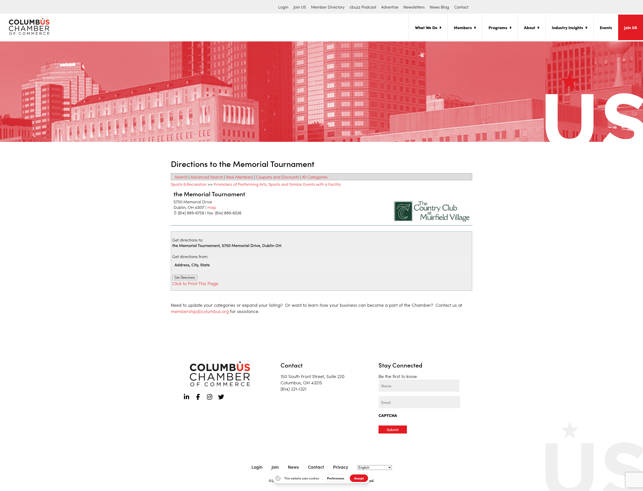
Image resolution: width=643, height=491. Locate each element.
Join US (299, 7)
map (211, 207)
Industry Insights (567, 27)
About (529, 27)
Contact (461, 7)
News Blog (439, 7)
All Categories (315, 176)
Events (606, 27)
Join (275, 467)
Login (283, 7)
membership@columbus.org (200, 311)
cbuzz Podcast (363, 7)
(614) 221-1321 (293, 389)
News (293, 467)
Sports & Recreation (188, 184)
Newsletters (414, 7)
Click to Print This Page (195, 283)
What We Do (426, 27)
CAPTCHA (388, 415)
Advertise (389, 7)
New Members (239, 176)
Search (181, 176)
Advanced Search (207, 176)
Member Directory (328, 7)
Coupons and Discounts (277, 176)
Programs (498, 27)
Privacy (340, 467)
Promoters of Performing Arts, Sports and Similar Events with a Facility (277, 184)
